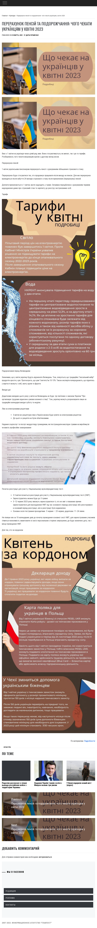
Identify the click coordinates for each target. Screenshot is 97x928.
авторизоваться (45, 857)
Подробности (89, 741)
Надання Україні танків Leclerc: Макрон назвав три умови (48, 784)
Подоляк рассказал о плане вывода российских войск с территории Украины (14, 785)
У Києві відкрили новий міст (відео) (79, 784)
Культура (7, 747)
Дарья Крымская (32, 35)
